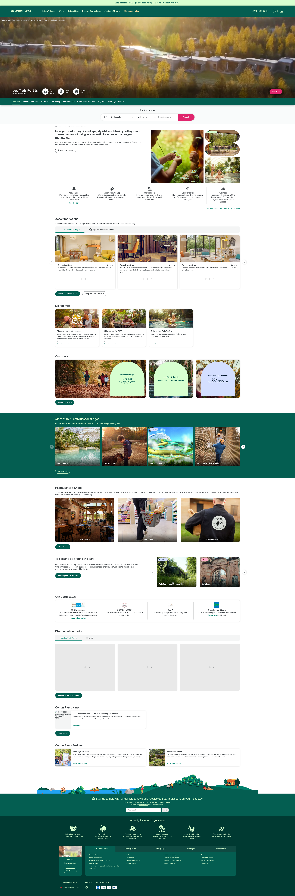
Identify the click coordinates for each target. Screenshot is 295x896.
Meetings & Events (112, 11)
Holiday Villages (48, 11)
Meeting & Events (207, 858)
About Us (92, 869)
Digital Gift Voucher (133, 860)
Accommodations (30, 102)
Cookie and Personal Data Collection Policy (104, 866)
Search (186, 117)
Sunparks (204, 863)
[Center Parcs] (21, 11)
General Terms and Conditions (100, 860)
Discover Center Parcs (91, 11)
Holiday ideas (73, 11)
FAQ (128, 855)
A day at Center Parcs (171, 858)
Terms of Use (93, 855)
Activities (45, 102)
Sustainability (131, 863)
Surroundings (69, 102)
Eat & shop (56, 102)
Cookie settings (94, 863)
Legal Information (95, 858)
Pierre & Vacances (207, 860)
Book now (175, 3)
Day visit (101, 102)
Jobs (202, 855)
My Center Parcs (169, 863)
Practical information (86, 102)
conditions (143, 805)
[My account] (281, 11)
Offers (61, 11)
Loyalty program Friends (172, 860)
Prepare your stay (170, 855)
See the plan (74, 203)
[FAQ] (275, 11)
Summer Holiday (133, 11)
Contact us (130, 858)
